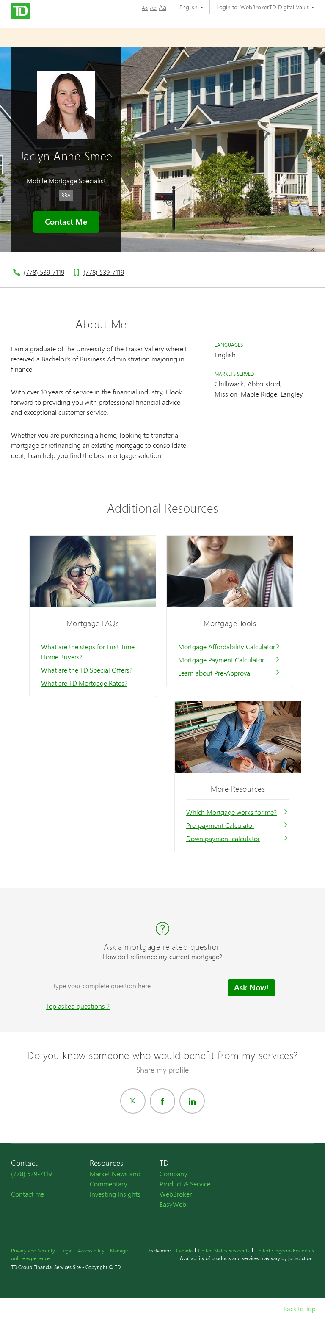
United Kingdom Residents (284, 1250)
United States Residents (224, 1250)
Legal (66, 1250)
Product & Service (185, 1184)
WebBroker (176, 1194)
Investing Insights (115, 1194)
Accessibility (91, 1250)
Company (173, 1173)
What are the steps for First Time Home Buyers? (88, 652)
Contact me (27, 1194)
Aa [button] (145, 7)
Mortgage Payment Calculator (221, 660)
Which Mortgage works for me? (231, 812)
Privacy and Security (33, 1250)
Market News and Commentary (115, 1179)
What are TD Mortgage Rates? (84, 683)
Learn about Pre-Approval (215, 673)
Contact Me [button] (66, 222)
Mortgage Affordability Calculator (226, 646)
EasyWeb (173, 1204)
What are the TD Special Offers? (86, 670)
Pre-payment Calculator (220, 825)
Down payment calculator (223, 838)
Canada (184, 1250)
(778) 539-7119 (44, 272)
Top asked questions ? (78, 1006)
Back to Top (300, 1308)
